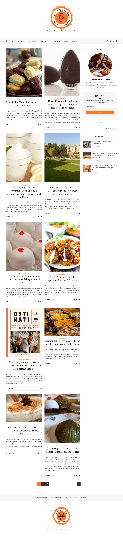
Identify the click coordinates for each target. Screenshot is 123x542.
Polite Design (72, 529)
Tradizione (43, 41)
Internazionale (32, 41)
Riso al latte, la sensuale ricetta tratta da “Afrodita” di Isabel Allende (23, 430)
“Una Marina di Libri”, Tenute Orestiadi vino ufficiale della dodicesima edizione (62, 190)
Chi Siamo (21, 41)
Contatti (74, 41)
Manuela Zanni (11, 124)
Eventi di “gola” (56, 41)
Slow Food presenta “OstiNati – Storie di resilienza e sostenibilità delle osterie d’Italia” (24, 365)
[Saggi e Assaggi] (61, 18)
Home (12, 41)
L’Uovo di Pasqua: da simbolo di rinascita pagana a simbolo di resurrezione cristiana (62, 104)
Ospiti (66, 41)
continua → (100, 87)
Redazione (10, 216)
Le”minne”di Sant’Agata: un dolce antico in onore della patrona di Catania (24, 279)
